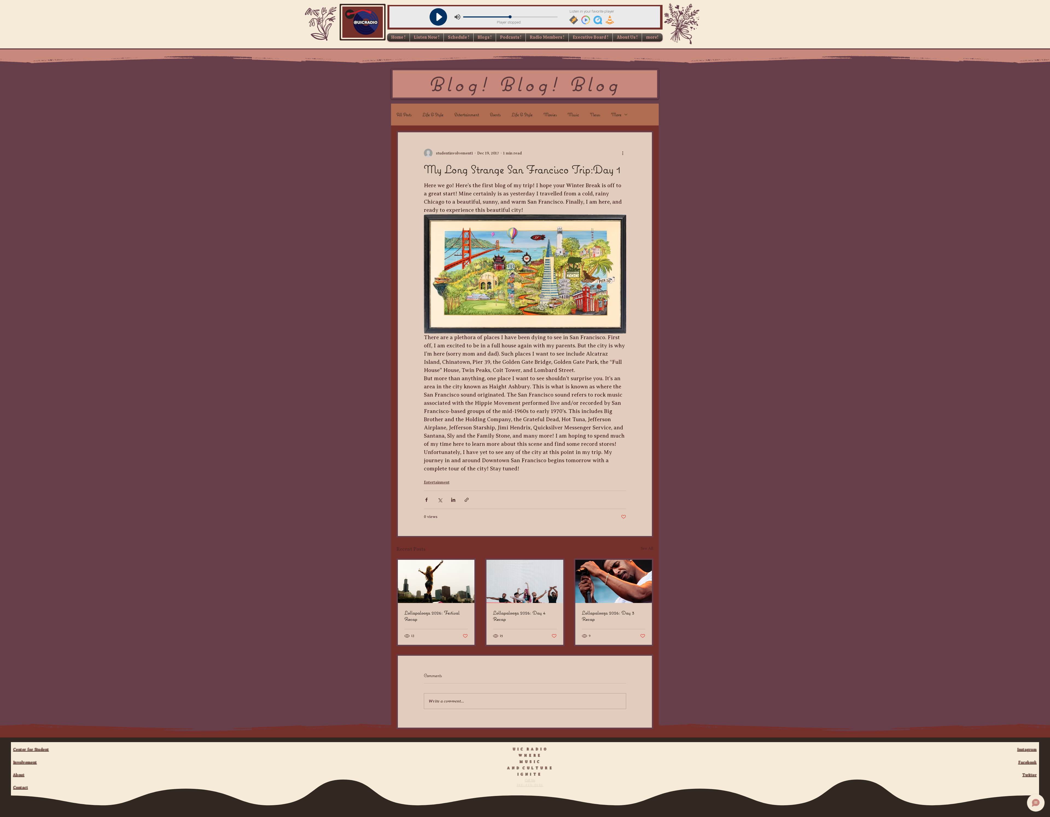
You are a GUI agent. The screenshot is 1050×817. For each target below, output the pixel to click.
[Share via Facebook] (426, 499)
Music (573, 114)
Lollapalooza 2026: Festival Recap (432, 616)
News (595, 114)
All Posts (404, 114)
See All (647, 548)
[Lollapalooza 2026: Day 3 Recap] (613, 581)
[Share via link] (466, 499)
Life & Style (433, 114)
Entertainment (466, 114)
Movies (550, 114)
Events (495, 114)
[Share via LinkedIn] (453, 499)
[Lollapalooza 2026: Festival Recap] (436, 581)
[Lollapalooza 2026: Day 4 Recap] (524, 581)
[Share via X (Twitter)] (439, 499)
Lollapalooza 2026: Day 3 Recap (608, 616)
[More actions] (623, 153)
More (616, 114)
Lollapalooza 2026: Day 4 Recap (519, 616)
